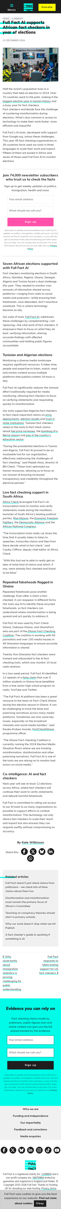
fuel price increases (23, 431)
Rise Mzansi (20, 518)
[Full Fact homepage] (28, 7)
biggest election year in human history (27, 101)
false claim (29, 677)
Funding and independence (30, 1116)
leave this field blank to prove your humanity (14, 1002)
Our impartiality (30, 1123)
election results (30, 419)
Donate (47, 7)
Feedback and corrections (30, 1129)
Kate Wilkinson (33, 842)
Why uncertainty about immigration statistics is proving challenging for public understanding (12, 973)
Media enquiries (30, 1136)
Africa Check (11, 502)
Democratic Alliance (32, 522)
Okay (40, 1203)
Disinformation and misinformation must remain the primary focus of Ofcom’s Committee (27, 902)
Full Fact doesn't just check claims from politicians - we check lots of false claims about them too (29, 887)
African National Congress (19, 526)
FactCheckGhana (43, 729)
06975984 (38, 1178)
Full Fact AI (32, 317)
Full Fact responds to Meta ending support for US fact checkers (48, 965)
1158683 (46, 1174)
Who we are (30, 1109)
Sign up (30, 222)
